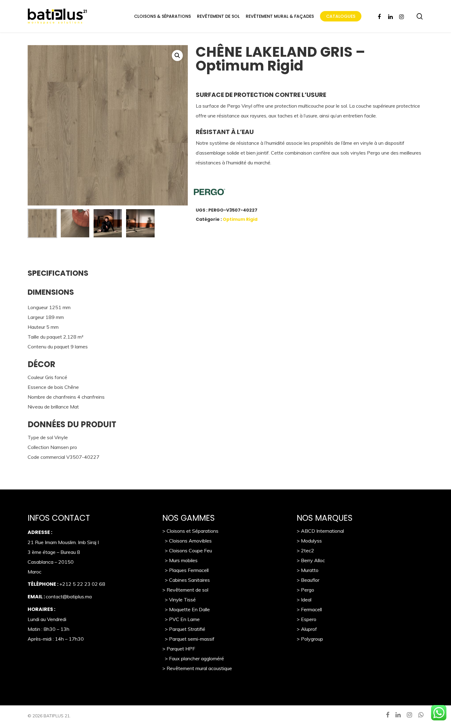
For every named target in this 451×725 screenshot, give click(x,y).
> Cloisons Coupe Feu (187, 550)
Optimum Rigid (240, 219)
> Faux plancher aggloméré (193, 658)
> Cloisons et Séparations (190, 531)
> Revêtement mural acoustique (197, 668)
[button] (177, 55)
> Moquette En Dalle (186, 609)
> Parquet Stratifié (183, 629)
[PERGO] (237, 193)
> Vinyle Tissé (179, 599)
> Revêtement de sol (185, 590)
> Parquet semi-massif (188, 639)
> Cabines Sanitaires (186, 580)
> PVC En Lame (181, 619)
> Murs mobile (178, 560)
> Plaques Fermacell (185, 570)
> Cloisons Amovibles (187, 541)
